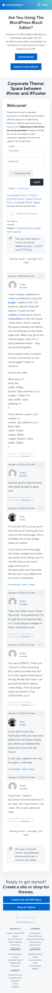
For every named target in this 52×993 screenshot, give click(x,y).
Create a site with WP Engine (26, 899)
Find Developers (15, 954)
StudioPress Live (15, 975)
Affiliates (35, 969)
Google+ (31, 585)
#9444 (40, 592)
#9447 (40, 777)
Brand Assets (35, 933)
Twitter (24, 585)
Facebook (15, 981)
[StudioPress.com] (13, 5)
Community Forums (17, 195)
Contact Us (35, 948)
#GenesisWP (15, 963)
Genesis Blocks (26, 57)
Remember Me (22, 173)
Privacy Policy (35, 942)
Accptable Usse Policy (35, 939)
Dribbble (15, 987)
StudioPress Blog (35, 954)
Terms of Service (35, 936)
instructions (15, 318)
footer (37, 228)
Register (12, 188)
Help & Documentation (35, 958)
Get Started (15, 945)
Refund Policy (35, 945)
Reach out (25, 456)
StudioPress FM (15, 978)
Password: (14, 161)
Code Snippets (35, 966)
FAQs (35, 963)
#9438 (40, 464)
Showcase (15, 948)
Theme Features (15, 942)
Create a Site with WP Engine (15, 934)
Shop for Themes (26, 907)
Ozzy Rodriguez (14, 585)
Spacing (17, 231)
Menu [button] (45, 4)
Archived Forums (15, 199)
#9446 (40, 713)
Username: (14, 150)
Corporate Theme (24, 228)
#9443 (40, 508)
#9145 (40, 276)
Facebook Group (15, 960)
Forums (33, 195)
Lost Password (23, 188)
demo (30, 294)
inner (9, 231)
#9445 (40, 644)
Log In (36, 182)
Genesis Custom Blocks (26, 66)
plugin (12, 302)
